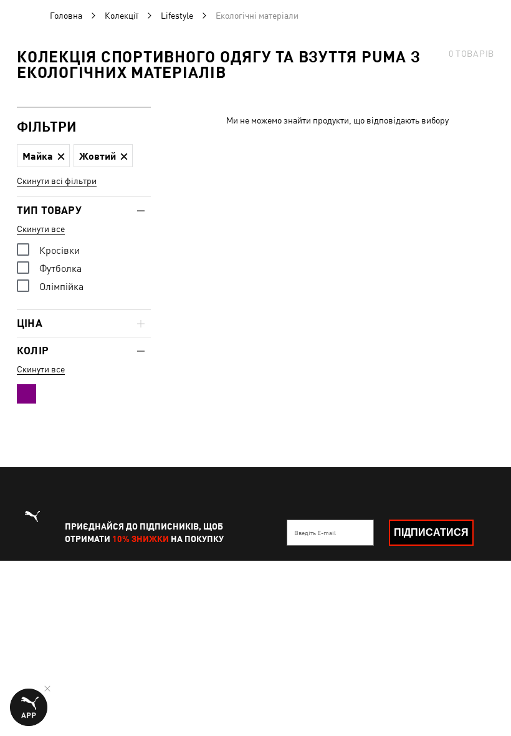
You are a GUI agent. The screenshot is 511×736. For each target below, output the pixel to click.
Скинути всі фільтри (57, 181)
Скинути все (41, 229)
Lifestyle (177, 16)
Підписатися (431, 532)
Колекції (121, 16)
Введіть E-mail (315, 532)
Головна (66, 16)
